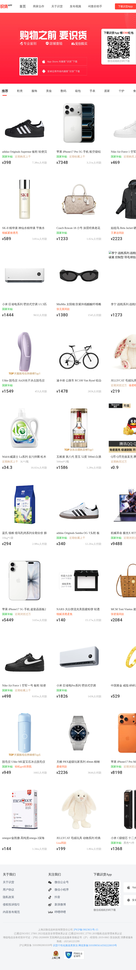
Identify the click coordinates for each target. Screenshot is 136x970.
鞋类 (20, 91)
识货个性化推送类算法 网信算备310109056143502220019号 (85, 945)
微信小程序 (62, 889)
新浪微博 (60, 904)
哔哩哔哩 (60, 911)
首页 (22, 6)
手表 (92, 91)
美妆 (49, 91)
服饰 (34, 91)
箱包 (78, 91)
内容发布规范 (11, 911)
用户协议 (8, 889)
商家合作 (38, 6)
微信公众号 (62, 882)
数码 (63, 91)
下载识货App (125, 6)
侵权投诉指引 (11, 904)
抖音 (57, 897)
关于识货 (57, 6)
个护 (121, 91)
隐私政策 (8, 897)
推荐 (5, 91)
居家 (107, 91)
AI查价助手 (95, 6)
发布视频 (75, 6)
